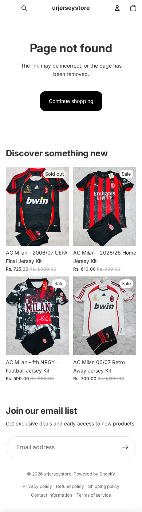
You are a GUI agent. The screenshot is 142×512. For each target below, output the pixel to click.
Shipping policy (103, 486)
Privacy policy (37, 486)
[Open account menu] (117, 8)
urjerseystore (57, 474)
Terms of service (93, 495)
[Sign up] (125, 447)
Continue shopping (71, 101)
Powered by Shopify (94, 474)
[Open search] (24, 8)
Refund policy (70, 486)
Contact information (51, 495)
